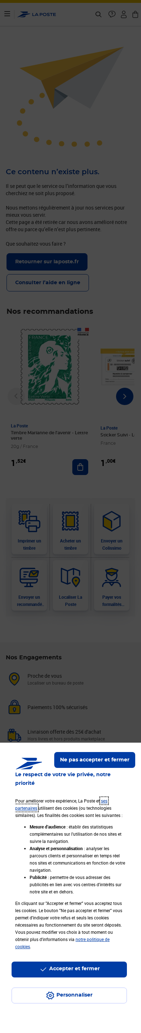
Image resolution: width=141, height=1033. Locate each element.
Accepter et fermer (74, 968)
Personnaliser (74, 995)
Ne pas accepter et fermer (94, 759)
